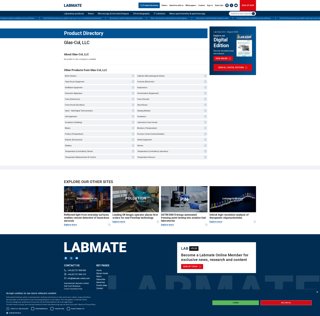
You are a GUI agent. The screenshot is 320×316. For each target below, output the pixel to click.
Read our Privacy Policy (87, 304)
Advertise (100, 282)
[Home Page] (73, 5)
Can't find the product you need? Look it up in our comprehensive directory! (50, 18)
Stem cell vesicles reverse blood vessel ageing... (146, 18)
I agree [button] (236, 303)
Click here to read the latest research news (189, 18)
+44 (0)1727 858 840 (77, 270)
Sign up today (190, 266)
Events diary (101, 285)
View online (222, 58)
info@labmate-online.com (79, 278)
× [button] (317, 292)
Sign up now (248, 5)
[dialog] (160, 302)
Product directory (150, 5)
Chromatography (141, 13)
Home (99, 270)
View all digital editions (231, 67)
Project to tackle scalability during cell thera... (231, 18)
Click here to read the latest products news (103, 18)
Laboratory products (74, 13)
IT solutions (159, 13)
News (91, 13)
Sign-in (210, 5)
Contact (201, 5)
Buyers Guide (102, 273)
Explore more (70, 224)
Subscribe (219, 5)
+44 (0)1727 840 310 (77, 274)
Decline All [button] (286, 303)
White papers (191, 5)
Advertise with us (176, 5)
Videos (164, 5)
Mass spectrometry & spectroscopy (187, 13)
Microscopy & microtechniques (113, 13)
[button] (51, 313)
